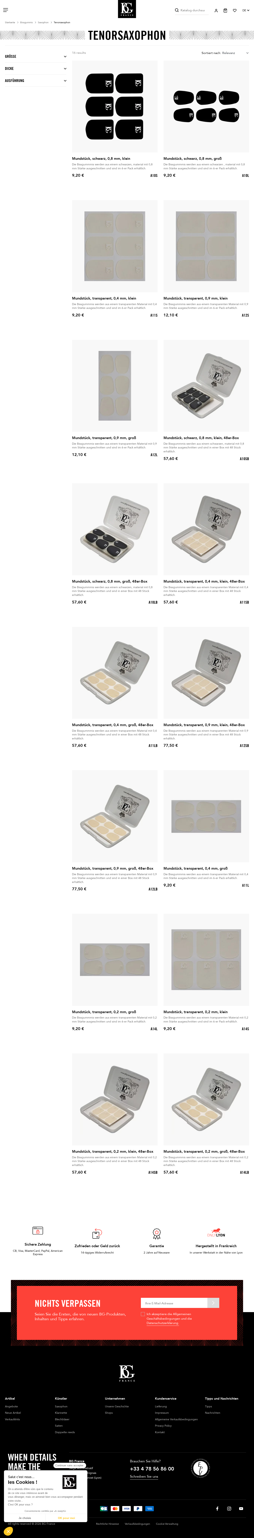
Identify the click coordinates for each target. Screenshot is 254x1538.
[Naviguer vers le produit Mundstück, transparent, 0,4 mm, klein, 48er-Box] (206, 529)
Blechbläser (62, 1419)
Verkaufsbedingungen (137, 1524)
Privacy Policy (163, 1426)
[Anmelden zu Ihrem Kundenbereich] (216, 10)
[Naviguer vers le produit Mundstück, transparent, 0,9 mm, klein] (206, 246)
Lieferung (161, 1406)
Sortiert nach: (211, 53)
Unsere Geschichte (117, 1406)
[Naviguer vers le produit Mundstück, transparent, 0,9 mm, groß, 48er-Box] (115, 816)
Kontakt (160, 1432)
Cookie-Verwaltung (167, 1524)
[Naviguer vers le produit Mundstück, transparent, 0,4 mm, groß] (206, 816)
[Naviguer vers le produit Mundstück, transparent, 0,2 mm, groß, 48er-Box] (206, 1099)
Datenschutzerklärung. (163, 1323)
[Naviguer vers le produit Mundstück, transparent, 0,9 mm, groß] (115, 386)
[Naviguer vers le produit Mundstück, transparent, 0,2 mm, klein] (206, 960)
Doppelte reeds (65, 1432)
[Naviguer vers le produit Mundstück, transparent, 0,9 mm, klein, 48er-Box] (206, 673)
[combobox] (235, 53)
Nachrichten (212, 1413)
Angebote (11, 1406)
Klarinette (61, 1413)
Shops (109, 1413)
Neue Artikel (13, 1413)
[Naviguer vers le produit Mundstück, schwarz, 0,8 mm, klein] (115, 106)
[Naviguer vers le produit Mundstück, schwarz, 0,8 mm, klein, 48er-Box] (206, 386)
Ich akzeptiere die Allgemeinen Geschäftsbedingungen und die (169, 1318)
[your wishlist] (235, 10)
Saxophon (61, 1406)
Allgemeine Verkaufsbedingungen (176, 1419)
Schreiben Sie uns (144, 1476)
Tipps (208, 1406)
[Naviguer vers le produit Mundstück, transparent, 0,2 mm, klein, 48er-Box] (115, 1099)
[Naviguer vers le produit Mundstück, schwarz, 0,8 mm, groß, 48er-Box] (115, 529)
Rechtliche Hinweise (107, 1524)
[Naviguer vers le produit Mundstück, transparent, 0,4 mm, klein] (115, 246)
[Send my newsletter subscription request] (213, 1303)
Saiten (59, 1426)
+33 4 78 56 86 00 (152, 1468)
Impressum (162, 1413)
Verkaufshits (12, 1419)
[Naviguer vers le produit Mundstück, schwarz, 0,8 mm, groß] (206, 106)
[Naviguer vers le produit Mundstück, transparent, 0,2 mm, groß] (115, 960)
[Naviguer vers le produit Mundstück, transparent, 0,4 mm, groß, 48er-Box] (115, 673)
